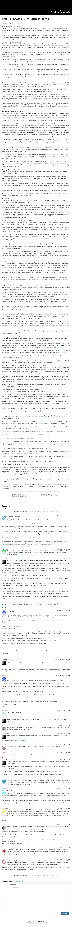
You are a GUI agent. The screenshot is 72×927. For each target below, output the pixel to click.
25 (42, 511)
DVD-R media (44, 192)
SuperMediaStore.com (8, 192)
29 (47, 511)
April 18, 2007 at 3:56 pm (62, 610)
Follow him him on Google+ (17, 498)
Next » (57, 511)
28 (46, 511)
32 (51, 511)
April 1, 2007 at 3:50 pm (62, 808)
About (42, 923)
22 (39, 511)
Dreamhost (35, 923)
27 (45, 511)
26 (44, 511)
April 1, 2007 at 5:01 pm (62, 788)
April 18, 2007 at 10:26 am (61, 675)
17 (33, 511)
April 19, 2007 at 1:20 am (62, 558)
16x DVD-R (62, 350)
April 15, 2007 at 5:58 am (62, 718)
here (15, 554)
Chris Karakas (5, 549)
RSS (40, 923)
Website (16, 891)
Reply (69, 515)
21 (38, 511)
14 (29, 511)
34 (53, 511)
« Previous (16, 511)
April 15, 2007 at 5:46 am (62, 725)
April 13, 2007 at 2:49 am (62, 733)
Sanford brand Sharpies (19, 740)
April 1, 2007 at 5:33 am (62, 859)
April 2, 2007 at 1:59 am (62, 759)
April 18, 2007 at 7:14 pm (62, 603)
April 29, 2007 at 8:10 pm (62, 515)
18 (34, 511)
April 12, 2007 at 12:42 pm (61, 744)
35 (54, 511)
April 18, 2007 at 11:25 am (61, 659)
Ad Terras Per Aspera (45, 494)
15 (31, 511)
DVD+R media (54, 192)
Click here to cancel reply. (7, 879)
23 (40, 511)
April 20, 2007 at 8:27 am (62, 549)
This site (43, 423)
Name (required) (14, 884)
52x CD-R (56, 350)
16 (32, 511)
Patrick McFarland (16, 494)
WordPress (30, 923)
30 (48, 511)
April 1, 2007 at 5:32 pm (62, 779)
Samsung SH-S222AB (7, 391)
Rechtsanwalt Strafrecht (7, 603)
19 (35, 511)
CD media (37, 192)
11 (26, 511)
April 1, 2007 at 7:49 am (62, 847)
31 (50, 511)
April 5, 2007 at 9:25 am (62, 752)
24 (41, 511)
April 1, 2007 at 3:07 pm (62, 824)
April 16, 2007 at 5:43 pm (62, 710)
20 (36, 511)
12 (27, 511)
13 (28, 511)
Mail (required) (14, 887)
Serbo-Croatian (10, 26)
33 (52, 511)
